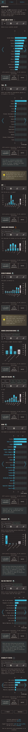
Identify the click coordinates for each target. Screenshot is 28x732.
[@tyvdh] (14, 377)
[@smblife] (16, 227)
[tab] (4, 23)
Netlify (19, 721)
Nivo (20, 719)
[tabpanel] (14, 51)
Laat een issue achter (19, 724)
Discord (19, 725)
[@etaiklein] (14, 658)
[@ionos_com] (6, 85)
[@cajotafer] (14, 581)
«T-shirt (7, 711)
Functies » (20, 711)
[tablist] (14, 23)
